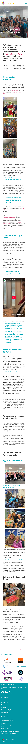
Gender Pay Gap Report (7, 709)
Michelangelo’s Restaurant (9, 217)
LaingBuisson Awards (15, 54)
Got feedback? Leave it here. (8, 733)
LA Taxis (15, 206)
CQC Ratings (4, 707)
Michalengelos (15, 90)
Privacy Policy (5, 712)
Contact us (4, 700)
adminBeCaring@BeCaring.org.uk (10, 731)
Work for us (4, 702)
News (3, 25)
